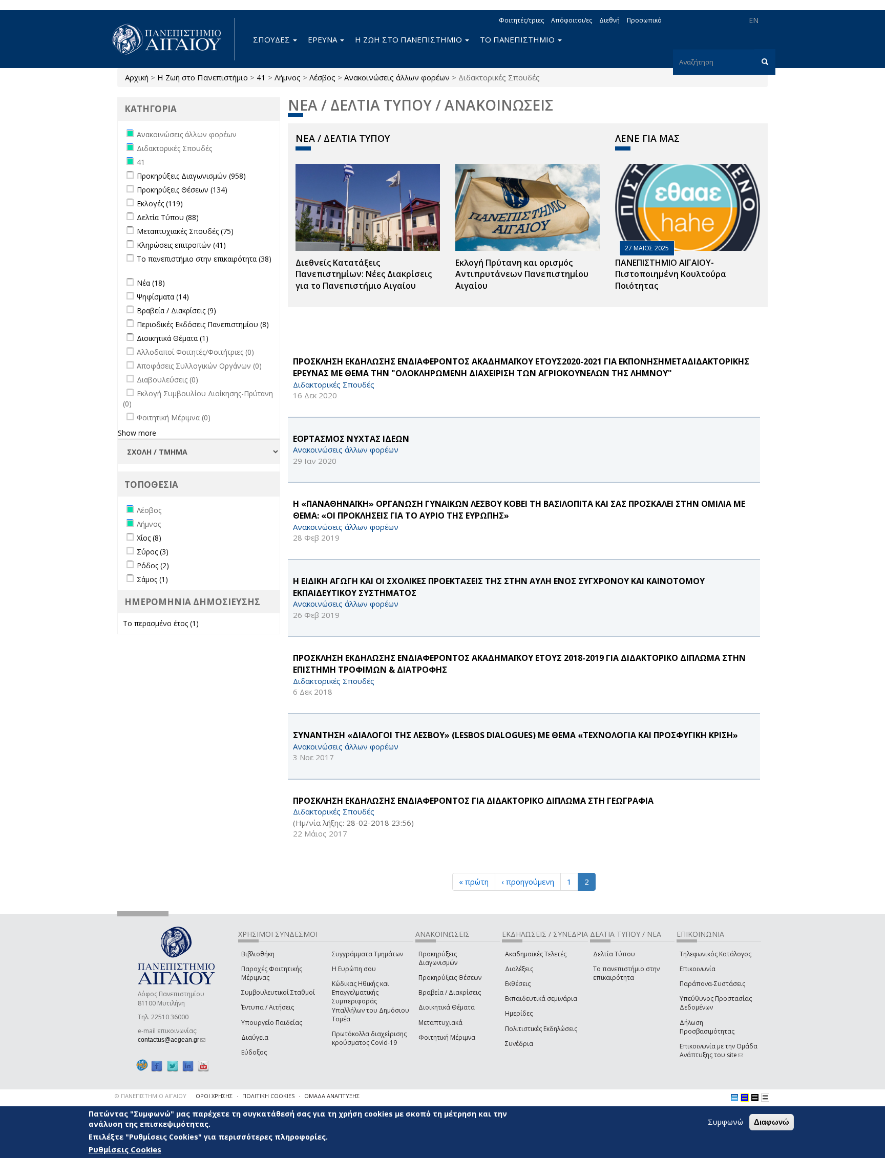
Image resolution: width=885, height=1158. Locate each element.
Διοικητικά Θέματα (446, 1007)
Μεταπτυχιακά (440, 1022)
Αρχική (137, 77)
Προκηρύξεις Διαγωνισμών (437, 958)
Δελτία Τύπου (614, 954)
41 (261, 77)
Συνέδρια (519, 1043)
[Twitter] (172, 1065)
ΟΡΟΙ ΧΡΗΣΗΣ (214, 1096)
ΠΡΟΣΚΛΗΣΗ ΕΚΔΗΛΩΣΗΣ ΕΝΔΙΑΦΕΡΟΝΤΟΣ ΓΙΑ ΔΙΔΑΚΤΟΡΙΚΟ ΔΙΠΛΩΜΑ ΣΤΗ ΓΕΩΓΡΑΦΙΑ (473, 800)
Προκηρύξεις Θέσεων (449, 977)
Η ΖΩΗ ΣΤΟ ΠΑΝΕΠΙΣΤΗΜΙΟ (409, 39)
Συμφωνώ (725, 1122)
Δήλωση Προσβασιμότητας (707, 1027)
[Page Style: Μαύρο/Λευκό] (765, 1097)
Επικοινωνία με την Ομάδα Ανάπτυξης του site (718, 1050)
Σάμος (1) (152, 579)
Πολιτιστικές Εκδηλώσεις (541, 1028)
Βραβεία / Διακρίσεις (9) (176, 310)
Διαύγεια (254, 1037)
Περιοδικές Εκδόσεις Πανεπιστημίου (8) (203, 324)
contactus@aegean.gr (171, 1039)
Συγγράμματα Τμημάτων (367, 954)
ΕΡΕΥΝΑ (323, 39)
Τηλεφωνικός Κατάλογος (715, 954)
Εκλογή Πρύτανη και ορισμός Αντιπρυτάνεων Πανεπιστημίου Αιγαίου (521, 274)
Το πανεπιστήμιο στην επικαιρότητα (626, 973)
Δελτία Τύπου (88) (168, 217)
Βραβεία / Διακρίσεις (449, 992)
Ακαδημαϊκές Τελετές (535, 954)
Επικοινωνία (697, 968)
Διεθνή (609, 20)
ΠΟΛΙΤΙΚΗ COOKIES (268, 1096)
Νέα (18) (151, 283)
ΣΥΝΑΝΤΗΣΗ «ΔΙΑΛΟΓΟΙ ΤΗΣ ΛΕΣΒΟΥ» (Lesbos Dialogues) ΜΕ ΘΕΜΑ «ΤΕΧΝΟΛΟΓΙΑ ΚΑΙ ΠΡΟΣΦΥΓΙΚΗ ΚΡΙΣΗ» (515, 735)
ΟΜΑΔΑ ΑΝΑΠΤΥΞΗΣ (332, 1096)
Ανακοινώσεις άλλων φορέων (397, 77)
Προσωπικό (644, 20)
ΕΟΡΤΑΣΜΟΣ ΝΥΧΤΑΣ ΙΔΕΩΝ (351, 438)
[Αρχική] (172, 39)
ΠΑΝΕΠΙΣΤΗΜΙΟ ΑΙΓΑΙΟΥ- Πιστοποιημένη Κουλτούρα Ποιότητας (670, 274)
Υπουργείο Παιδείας (271, 1022)
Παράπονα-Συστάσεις (712, 983)
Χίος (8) (149, 538)
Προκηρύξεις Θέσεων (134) (182, 190)
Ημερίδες (519, 1013)
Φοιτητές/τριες (521, 20)
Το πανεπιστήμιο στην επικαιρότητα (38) (204, 259)
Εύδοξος (254, 1052)
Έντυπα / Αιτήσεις (267, 1007)
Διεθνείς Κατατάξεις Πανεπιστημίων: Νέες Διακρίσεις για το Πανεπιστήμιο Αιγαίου (364, 274)
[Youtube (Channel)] (203, 1065)
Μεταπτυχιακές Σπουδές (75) (185, 231)
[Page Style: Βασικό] (734, 1097)
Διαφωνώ (771, 1122)
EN (753, 20)
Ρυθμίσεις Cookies (125, 1149)
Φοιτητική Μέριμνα (446, 1037)
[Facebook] (156, 1065)
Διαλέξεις (519, 968)
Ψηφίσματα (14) (163, 297)
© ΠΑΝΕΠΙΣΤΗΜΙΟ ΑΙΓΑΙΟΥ (150, 1096)
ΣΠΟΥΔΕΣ (272, 39)
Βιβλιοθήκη (258, 954)
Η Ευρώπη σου (354, 968)
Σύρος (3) (152, 551)
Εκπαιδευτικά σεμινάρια (541, 998)
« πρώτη (474, 881)
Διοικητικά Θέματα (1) (172, 338)
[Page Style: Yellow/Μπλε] (745, 1097)
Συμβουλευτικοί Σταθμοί (278, 992)
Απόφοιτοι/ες (571, 20)
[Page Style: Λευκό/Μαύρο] (755, 1097)
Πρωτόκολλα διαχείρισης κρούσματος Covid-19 (369, 1038)
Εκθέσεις (518, 983)
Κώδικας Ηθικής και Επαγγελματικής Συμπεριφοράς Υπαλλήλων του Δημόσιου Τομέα (370, 1001)
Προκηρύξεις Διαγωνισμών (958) (191, 176)
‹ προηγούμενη (527, 881)
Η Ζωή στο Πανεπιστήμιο (202, 77)
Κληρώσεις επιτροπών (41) (181, 245)
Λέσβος (322, 77)
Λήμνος (288, 77)
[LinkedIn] (188, 1065)
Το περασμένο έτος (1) (161, 623)
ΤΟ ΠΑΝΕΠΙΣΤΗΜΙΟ (518, 39)
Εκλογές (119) (160, 203)
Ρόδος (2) (153, 565)
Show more (137, 433)
